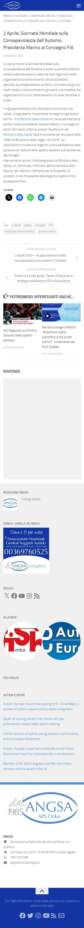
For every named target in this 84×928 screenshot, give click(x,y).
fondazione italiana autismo (19, 231)
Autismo (21, 16)
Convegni (65, 16)
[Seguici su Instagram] (38, 916)
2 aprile (16, 225)
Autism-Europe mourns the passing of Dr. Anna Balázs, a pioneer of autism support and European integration (41, 706)
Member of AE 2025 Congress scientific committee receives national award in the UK (37, 766)
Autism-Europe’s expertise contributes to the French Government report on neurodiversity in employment (39, 751)
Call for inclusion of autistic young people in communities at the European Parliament (40, 736)
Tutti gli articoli (30, 499)
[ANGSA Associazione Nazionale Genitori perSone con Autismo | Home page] (15, 5)
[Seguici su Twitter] (30, 916)
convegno (40, 225)
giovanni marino (47, 231)
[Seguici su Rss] (54, 916)
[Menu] (78, 5)
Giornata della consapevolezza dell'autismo (37, 21)
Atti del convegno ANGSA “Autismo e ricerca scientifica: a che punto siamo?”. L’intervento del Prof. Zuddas (59, 337)
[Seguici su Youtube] (46, 916)
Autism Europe (14, 695)
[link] (30, 119)
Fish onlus (11, 678)
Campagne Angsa (42, 16)
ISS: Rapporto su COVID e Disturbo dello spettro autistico (20, 335)
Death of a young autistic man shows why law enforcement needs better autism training (33, 721)
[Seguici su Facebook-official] (23, 916)
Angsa (7, 16)
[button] (22, 641)
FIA (51, 225)
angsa (28, 225)
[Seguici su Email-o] (61, 916)
